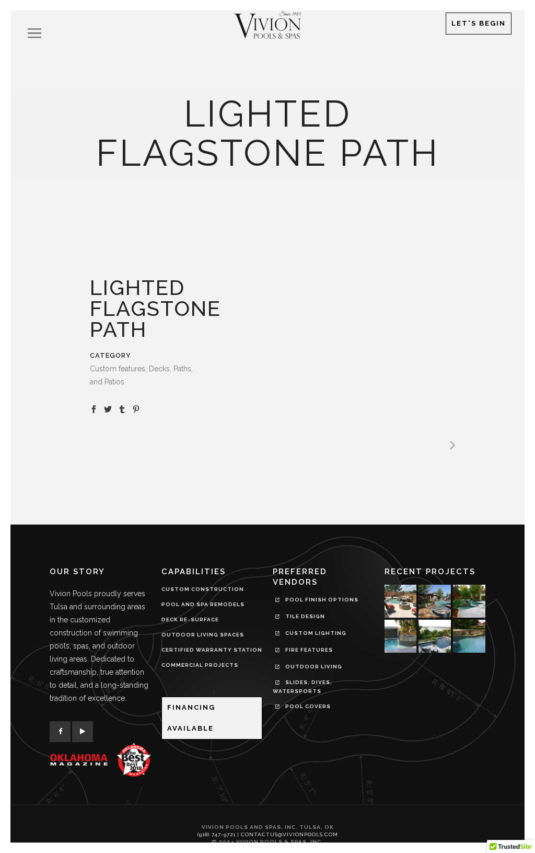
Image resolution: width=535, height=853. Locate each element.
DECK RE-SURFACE (190, 619)
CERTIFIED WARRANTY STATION (211, 650)
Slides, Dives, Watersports (302, 686)
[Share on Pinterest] (136, 408)
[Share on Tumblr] (122, 408)
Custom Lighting (315, 633)
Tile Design (304, 616)
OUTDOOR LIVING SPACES (202, 635)
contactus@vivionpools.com (289, 834)
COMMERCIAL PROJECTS (199, 665)
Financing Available (191, 717)
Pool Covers (307, 706)
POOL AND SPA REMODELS (203, 604)
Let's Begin (478, 23)
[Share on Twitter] (108, 408)
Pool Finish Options (321, 599)
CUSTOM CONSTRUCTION (202, 589)
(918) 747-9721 (216, 834)
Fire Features (308, 650)
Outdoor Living (313, 666)
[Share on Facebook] (94, 408)
